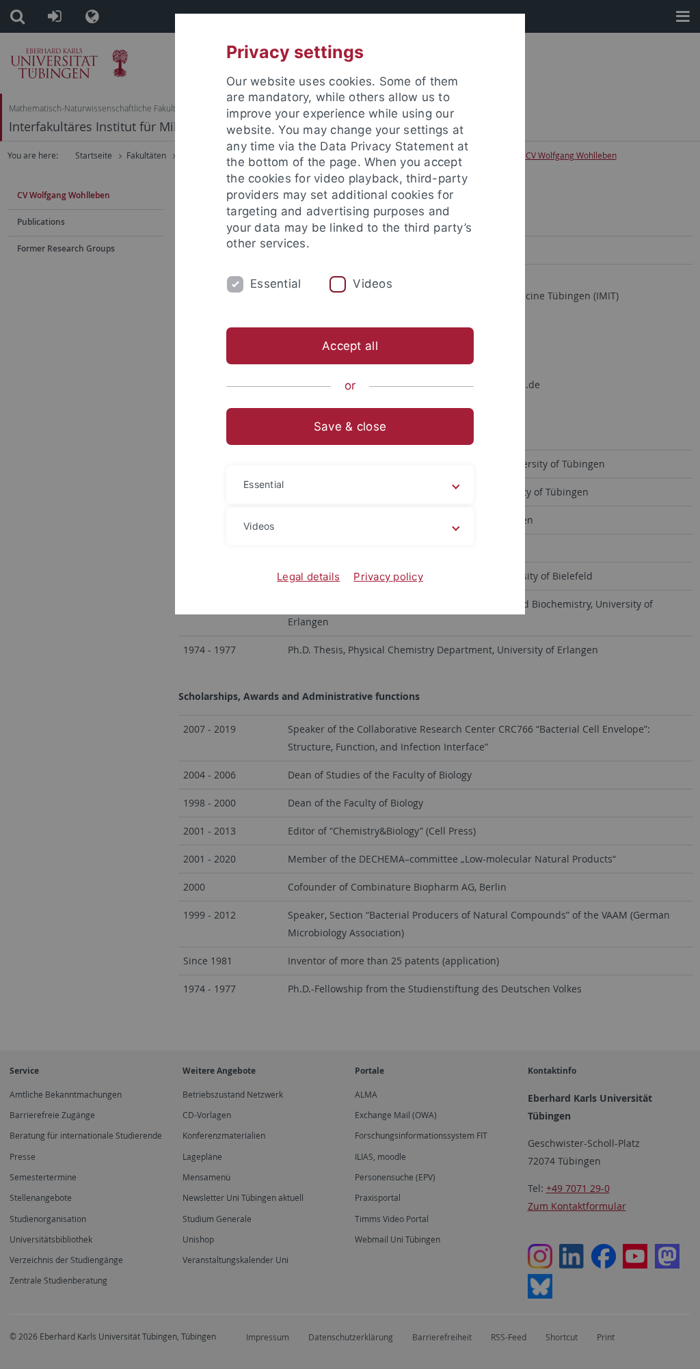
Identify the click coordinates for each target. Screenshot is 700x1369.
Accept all (350, 346)
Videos (372, 283)
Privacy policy (388, 576)
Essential (275, 283)
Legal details (308, 576)
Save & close (350, 426)
